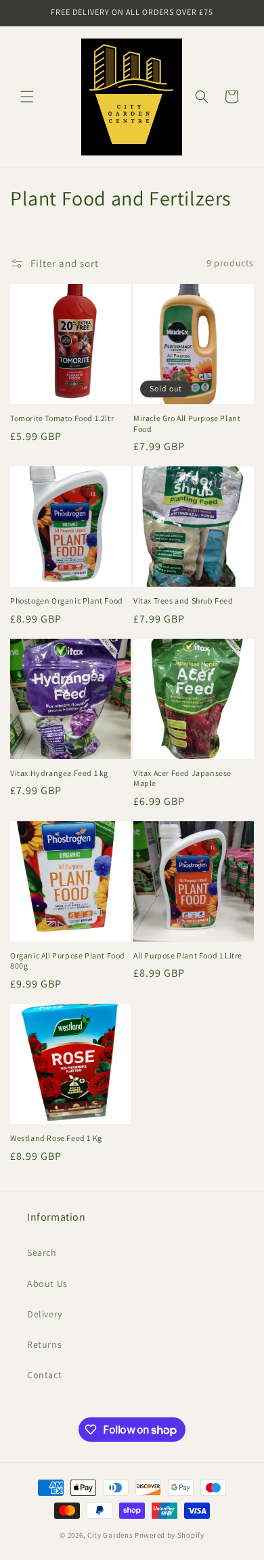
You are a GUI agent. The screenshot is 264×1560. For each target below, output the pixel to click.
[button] (27, 97)
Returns (44, 1344)
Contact (44, 1375)
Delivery (44, 1314)
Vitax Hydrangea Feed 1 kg (59, 773)
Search (42, 1252)
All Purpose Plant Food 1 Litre (187, 955)
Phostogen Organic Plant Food (66, 600)
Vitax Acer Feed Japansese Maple (182, 778)
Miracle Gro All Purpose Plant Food (186, 423)
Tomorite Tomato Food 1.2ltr (62, 418)
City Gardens (110, 1535)
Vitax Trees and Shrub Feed (183, 600)
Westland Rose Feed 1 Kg (56, 1138)
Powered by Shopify (169, 1535)
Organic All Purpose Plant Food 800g (67, 960)
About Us (47, 1283)
